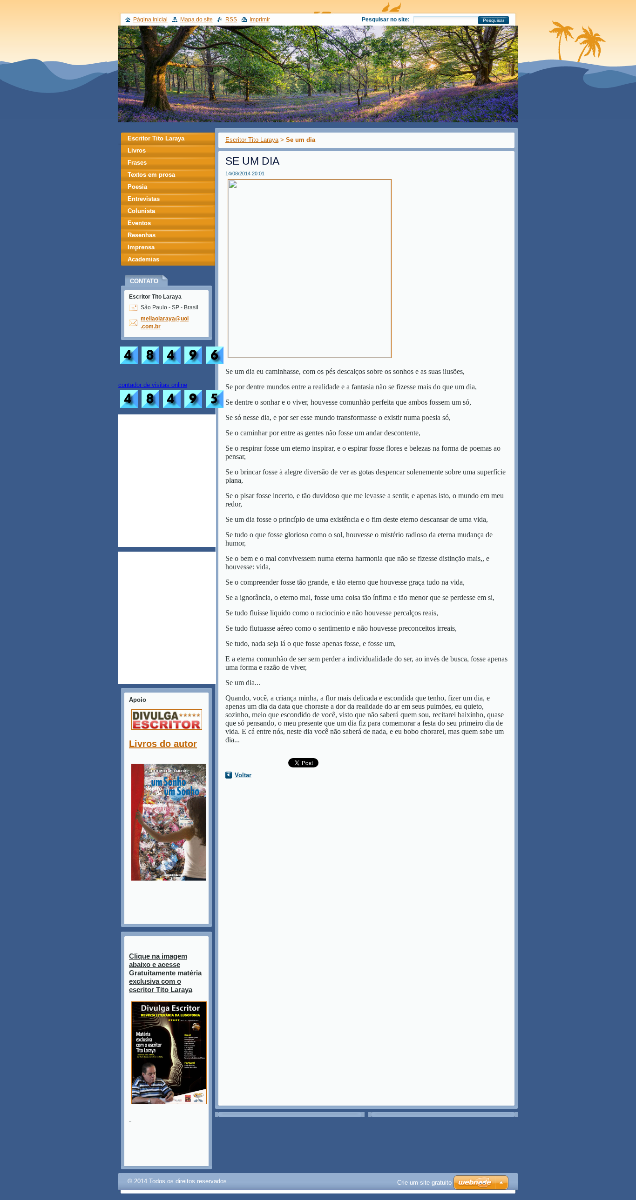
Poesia (137, 186)
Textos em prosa (151, 174)
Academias (143, 259)
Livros (137, 150)
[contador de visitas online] (171, 407)
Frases (137, 162)
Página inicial (150, 19)
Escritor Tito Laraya (251, 139)
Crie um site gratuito (424, 1182)
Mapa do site (196, 19)
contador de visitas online (152, 384)
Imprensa (141, 247)
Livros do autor (163, 744)
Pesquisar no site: (386, 19)
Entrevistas (144, 198)
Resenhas (142, 235)
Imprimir (260, 19)
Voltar (243, 775)
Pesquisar (493, 20)
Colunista (141, 210)
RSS (231, 19)
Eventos (139, 223)
